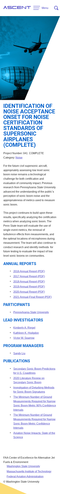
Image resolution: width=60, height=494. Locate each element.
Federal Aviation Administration (25, 476)
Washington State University (23, 466)
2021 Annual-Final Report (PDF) (32, 297)
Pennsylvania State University (31, 312)
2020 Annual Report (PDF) (29, 291)
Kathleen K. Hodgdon (26, 332)
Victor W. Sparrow (23, 337)
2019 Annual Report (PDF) (29, 286)
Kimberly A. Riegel (24, 327)
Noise (19, 157)
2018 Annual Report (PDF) (29, 281)
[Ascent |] (17, 8)
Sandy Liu (19, 353)
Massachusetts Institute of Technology (29, 471)
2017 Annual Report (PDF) (29, 276)
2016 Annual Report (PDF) (29, 271)
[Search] (56, 8)
